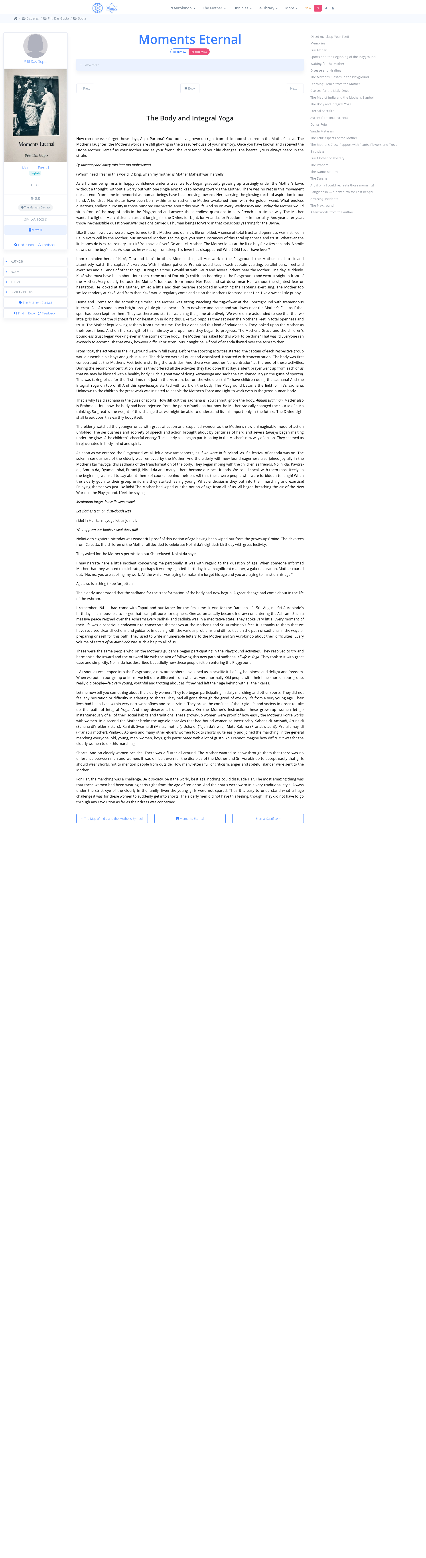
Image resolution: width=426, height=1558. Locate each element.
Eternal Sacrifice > (268, 818)
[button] (35, 261)
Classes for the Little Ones (329, 90)
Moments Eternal (35, 167)
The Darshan (319, 178)
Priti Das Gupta (58, 18)
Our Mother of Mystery (327, 158)
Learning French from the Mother (335, 84)
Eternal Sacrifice (322, 111)
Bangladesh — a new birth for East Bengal (341, 192)
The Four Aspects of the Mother (333, 138)
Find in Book (26, 245)
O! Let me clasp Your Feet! (329, 36)
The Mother (212, 8)
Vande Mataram (322, 131)
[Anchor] (78, 105)
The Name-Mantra (324, 172)
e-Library (266, 8)
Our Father (318, 50)
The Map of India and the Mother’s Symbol (342, 97)
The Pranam (319, 165)
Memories (317, 43)
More (289, 8)
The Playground (322, 205)
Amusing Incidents (324, 199)
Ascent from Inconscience (329, 118)
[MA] (105, 8)
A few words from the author (331, 212)
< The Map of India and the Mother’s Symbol (112, 818)
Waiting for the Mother (327, 64)
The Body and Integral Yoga (330, 104)
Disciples (240, 8)
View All (37, 230)
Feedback (48, 245)
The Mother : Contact (37, 207)
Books (82, 18)
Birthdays (317, 151)
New (307, 8)
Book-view (179, 52)
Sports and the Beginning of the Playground (343, 57)
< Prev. (85, 88)
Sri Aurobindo (180, 8)
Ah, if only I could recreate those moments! (342, 185)
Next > (295, 88)
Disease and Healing (325, 70)
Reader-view (199, 52)
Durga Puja (318, 124)
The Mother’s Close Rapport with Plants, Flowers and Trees (353, 145)
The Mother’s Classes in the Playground (339, 77)
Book (191, 88)
